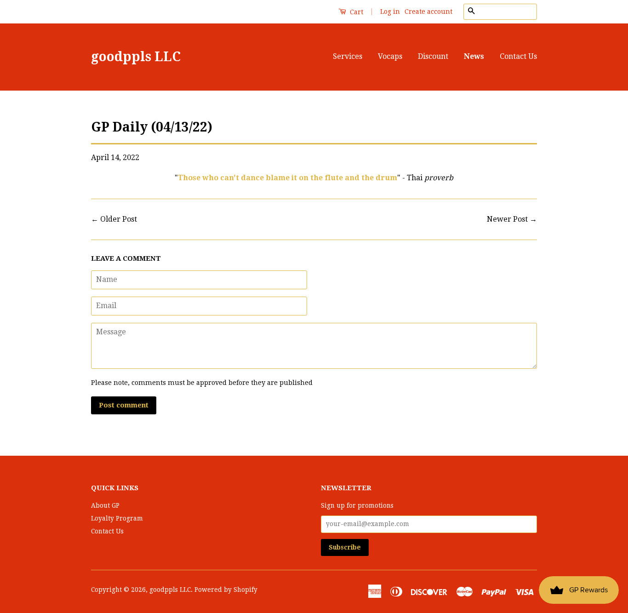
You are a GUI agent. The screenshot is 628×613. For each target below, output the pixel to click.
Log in (390, 11)
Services (347, 56)
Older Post (118, 219)
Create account (428, 11)
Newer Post (507, 219)
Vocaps (390, 56)
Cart (355, 12)
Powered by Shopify (225, 589)
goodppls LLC (136, 56)
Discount (433, 56)
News (474, 56)
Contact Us (518, 56)
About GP (105, 505)
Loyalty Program (117, 518)
